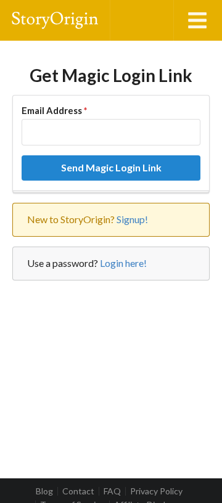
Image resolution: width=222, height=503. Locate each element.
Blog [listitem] (44, 491)
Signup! (132, 219)
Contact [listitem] (78, 491)
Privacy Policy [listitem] (156, 491)
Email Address (54, 110)
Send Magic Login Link (111, 167)
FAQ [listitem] (112, 491)
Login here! (123, 263)
